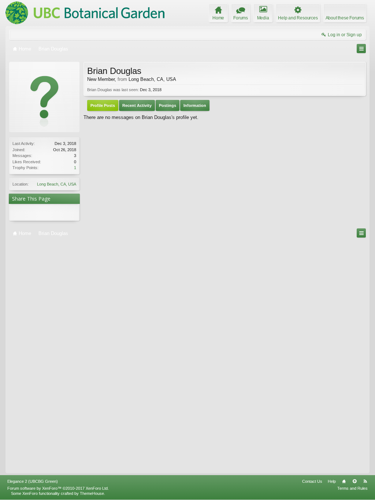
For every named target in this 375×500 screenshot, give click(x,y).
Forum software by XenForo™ (58, 488)
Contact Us (312, 481)
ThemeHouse (92, 493)
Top (354, 481)
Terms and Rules (352, 488)
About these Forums (345, 17)
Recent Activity (137, 105)
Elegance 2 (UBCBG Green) (32, 481)
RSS (365, 481)
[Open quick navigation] (361, 48)
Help (332, 481)
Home (343, 481)
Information (194, 105)
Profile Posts (102, 105)
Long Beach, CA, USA (56, 184)
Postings (167, 105)
